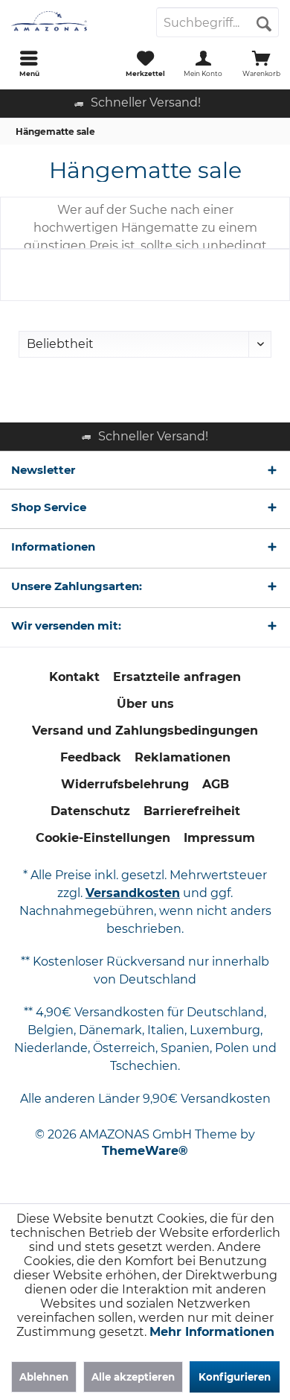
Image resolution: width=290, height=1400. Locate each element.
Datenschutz (90, 811)
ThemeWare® (145, 1151)
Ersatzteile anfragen (177, 677)
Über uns (145, 704)
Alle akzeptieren (133, 1377)
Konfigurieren (235, 1377)
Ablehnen (43, 1377)
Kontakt (74, 677)
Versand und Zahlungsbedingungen (145, 730)
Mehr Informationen (211, 1332)
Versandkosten (133, 893)
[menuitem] (29, 63)
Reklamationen (183, 757)
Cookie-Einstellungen (103, 838)
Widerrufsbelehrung (125, 784)
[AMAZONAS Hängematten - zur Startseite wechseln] (72, 22)
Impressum (219, 838)
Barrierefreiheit (192, 811)
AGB (215, 784)
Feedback (90, 757)
